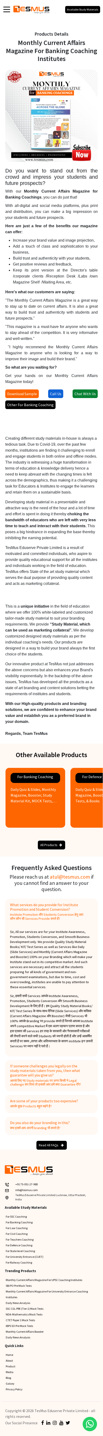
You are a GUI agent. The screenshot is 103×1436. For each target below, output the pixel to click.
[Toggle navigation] (6, 9)
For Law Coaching (17, 1228)
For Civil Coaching (17, 1234)
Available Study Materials (82, 9)
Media (9, 1372)
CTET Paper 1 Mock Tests (20, 1320)
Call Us (55, 393)
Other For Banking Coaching (30, 404)
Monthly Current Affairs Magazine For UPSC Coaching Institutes (44, 1280)
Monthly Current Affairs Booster (25, 1331)
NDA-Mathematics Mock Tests (24, 1314)
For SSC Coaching (16, 1216)
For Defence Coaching (19, 1245)
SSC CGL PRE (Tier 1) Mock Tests (24, 1308)
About (9, 1360)
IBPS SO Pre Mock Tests (19, 1326)
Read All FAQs (49, 1145)
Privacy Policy (14, 1389)
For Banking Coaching (19, 1222)
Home (9, 1355)
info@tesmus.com (26, 1190)
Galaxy (10, 1383)
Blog (8, 1378)
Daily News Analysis (18, 1303)
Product (10, 1366)
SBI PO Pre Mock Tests (19, 1285)
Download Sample (22, 393)
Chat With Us (85, 393)
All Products (48, 845)
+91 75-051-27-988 (26, 1184)
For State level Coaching (20, 1251)
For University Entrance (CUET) (24, 1257)
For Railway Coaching (19, 1262)
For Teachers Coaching (20, 1239)
